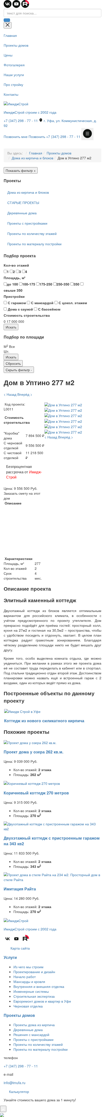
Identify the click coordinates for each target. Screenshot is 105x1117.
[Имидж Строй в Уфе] (22, 710)
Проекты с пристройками (27, 223)
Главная (10, 35)
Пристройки (14, 296)
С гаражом (16, 302)
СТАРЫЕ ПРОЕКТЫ (23, 202)
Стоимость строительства (27, 315)
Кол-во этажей (16, 265)
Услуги (10, 957)
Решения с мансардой (31, 1034)
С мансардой (41, 302)
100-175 (28, 284)
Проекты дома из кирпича (34, 1024)
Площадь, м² (14, 277)
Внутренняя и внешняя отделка (38, 986)
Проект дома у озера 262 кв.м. (33, 752)
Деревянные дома (22, 212)
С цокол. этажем (72, 302)
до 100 (12, 284)
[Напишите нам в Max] (2, 1114)
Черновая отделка (28, 1006)
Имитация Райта (20, 889)
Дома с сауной (20, 309)
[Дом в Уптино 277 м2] (63, 404)
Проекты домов (16, 45)
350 (76, 284)
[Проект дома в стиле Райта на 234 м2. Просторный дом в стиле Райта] (52, 876)
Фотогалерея (14, 64)
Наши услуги (14, 74)
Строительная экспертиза (34, 996)
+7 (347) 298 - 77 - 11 (21, 120)
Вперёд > (24, 394)
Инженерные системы (31, 991)
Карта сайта (20, 948)
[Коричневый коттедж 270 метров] (32, 782)
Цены (8, 55)
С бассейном (48, 309)
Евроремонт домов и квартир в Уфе (42, 1001)
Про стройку (13, 84)
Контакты (11, 94)
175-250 (45, 284)
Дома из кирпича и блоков (32, 157)
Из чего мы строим (28, 966)
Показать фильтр (21, 170)
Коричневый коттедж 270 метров (36, 793)
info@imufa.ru (14, 1082)
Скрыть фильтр (19, 369)
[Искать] (7, 20)
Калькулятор (18, 1091)
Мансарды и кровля (29, 981)
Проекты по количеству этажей (32, 233)
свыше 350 (13, 290)
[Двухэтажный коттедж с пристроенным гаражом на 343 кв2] (52, 825)
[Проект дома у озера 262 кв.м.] (30, 742)
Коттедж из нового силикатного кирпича (44, 720)
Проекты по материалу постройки (34, 243)
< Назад (10, 394)
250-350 (62, 284)
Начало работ (24, 976)
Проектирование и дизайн (34, 971)
